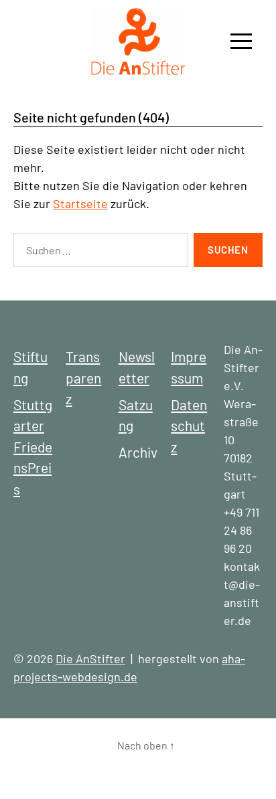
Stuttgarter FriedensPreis (32, 446)
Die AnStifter (90, 658)
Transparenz (83, 377)
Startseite (80, 203)
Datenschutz (189, 425)
